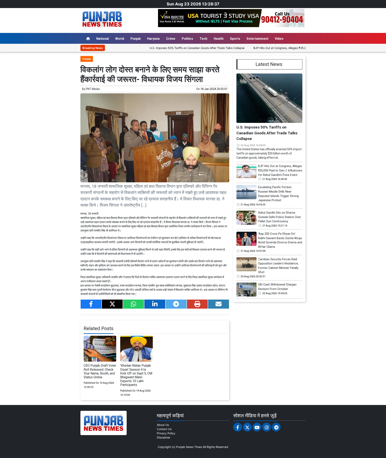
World (119, 39)
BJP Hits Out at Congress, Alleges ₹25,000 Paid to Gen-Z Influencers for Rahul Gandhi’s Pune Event (303, 48)
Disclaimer (163, 437)
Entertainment (257, 39)
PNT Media (93, 89)
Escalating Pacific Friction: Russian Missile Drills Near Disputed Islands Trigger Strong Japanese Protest (278, 194)
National (102, 39)
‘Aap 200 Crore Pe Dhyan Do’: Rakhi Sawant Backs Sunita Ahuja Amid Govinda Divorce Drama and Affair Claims (280, 240)
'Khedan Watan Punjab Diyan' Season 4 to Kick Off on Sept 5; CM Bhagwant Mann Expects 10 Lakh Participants (136, 375)
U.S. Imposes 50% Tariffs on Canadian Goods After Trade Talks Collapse (181, 48)
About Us (163, 424)
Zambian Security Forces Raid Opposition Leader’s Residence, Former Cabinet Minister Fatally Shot (278, 266)
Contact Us (164, 429)
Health (219, 39)
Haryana (153, 39)
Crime (170, 39)
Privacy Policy (166, 433)
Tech (203, 39)
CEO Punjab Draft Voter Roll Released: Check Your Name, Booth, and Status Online (100, 371)
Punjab (135, 39)
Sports (235, 39)
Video (279, 39)
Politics (187, 39)
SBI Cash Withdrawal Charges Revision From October (277, 287)
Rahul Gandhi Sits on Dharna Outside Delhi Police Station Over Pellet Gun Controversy (279, 217)
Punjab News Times (189, 447)
